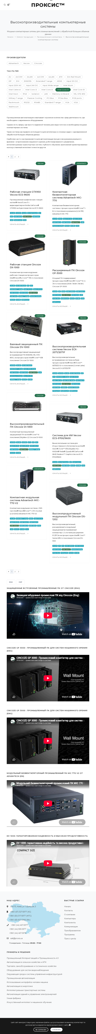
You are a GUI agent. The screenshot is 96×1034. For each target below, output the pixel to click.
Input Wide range (51, 85)
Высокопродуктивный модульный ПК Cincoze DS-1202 (69, 516)
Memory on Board (60, 94)
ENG (11, 582)
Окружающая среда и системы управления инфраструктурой (34, 974)
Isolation (36, 94)
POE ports (77, 98)
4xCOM (40, 77)
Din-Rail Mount (74, 77)
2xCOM (19, 77)
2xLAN (30, 77)
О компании (69, 914)
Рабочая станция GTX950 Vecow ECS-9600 (25, 193)
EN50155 (27, 81)
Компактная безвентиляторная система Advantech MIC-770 (67, 196)
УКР (20, 582)
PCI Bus (50, 98)
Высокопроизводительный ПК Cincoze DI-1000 (27, 425)
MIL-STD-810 (79, 94)
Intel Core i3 (31, 90)
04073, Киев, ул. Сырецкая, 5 (23, 906)
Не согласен (41, 1030)
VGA (67, 102)
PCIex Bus (63, 98)
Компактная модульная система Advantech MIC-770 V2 (25, 500)
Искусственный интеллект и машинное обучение (29, 1002)
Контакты (68, 910)
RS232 (27, 102)
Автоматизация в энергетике (20, 986)
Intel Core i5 (47, 90)
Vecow (26, 63)
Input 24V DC (32, 85)
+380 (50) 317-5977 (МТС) (20, 916)
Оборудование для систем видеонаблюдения (28, 970)
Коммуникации (71, 926)
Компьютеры (70, 918)
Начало (10, 37)
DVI (17, 81)
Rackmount (14, 102)
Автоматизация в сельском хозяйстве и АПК (26, 962)
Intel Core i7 (63, 90)
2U (10, 77)
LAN (46, 94)
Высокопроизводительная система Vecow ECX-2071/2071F (69, 349)
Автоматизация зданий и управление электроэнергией (31, 994)
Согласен (56, 1029)
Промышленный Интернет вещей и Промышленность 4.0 (33, 958)
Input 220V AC (15, 85)
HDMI (59, 81)
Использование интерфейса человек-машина (27, 982)
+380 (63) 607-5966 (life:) (19, 920)
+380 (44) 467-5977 (19, 925)
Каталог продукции (25, 37)
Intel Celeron (15, 90)
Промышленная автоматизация (21, 978)
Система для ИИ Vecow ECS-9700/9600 (66, 437)
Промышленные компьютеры (49, 37)
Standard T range (53, 102)
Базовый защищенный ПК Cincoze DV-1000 (26, 346)
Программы (69, 934)
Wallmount (14, 107)
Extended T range (44, 81)
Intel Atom (68, 85)
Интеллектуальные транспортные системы (26, 990)
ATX (60, 77)
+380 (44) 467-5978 (17, 933)
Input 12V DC (72, 81)
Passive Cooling (35, 98)
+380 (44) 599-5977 (17, 929)
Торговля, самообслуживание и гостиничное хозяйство (31, 966)
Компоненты (70, 922)
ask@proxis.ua (16, 938)
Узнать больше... (18, 224)
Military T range (16, 98)
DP (10, 81)
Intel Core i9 (79, 90)
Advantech (14, 63)
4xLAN (51, 77)
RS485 (37, 102)
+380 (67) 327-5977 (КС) (20, 912)
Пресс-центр (70, 938)
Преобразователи (72, 930)
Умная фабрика (14, 998)
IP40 (25, 94)
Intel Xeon (13, 94)
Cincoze (38, 63)
